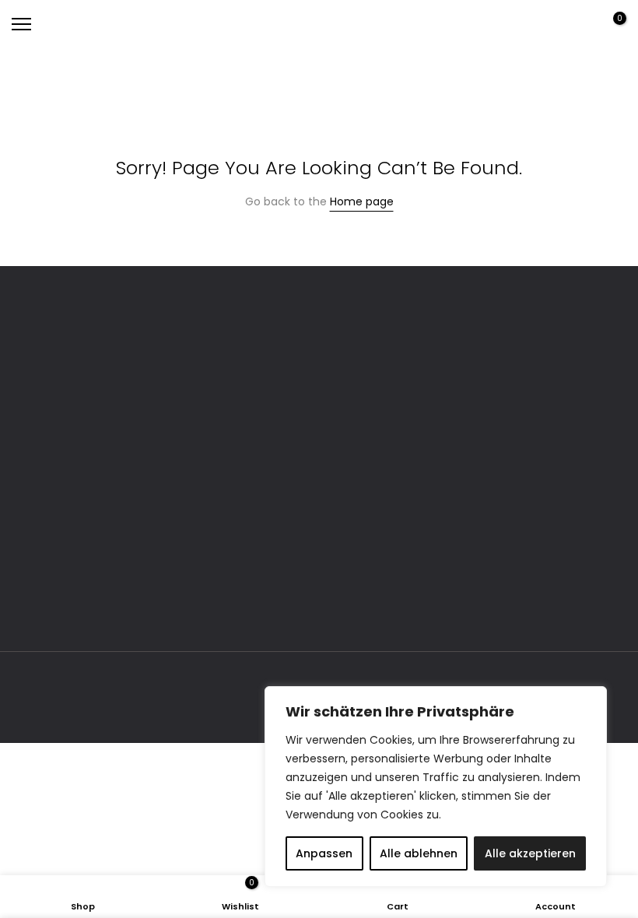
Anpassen (324, 853)
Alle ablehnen (418, 853)
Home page (362, 201)
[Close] (590, 699)
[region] (436, 786)
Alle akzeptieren (530, 853)
